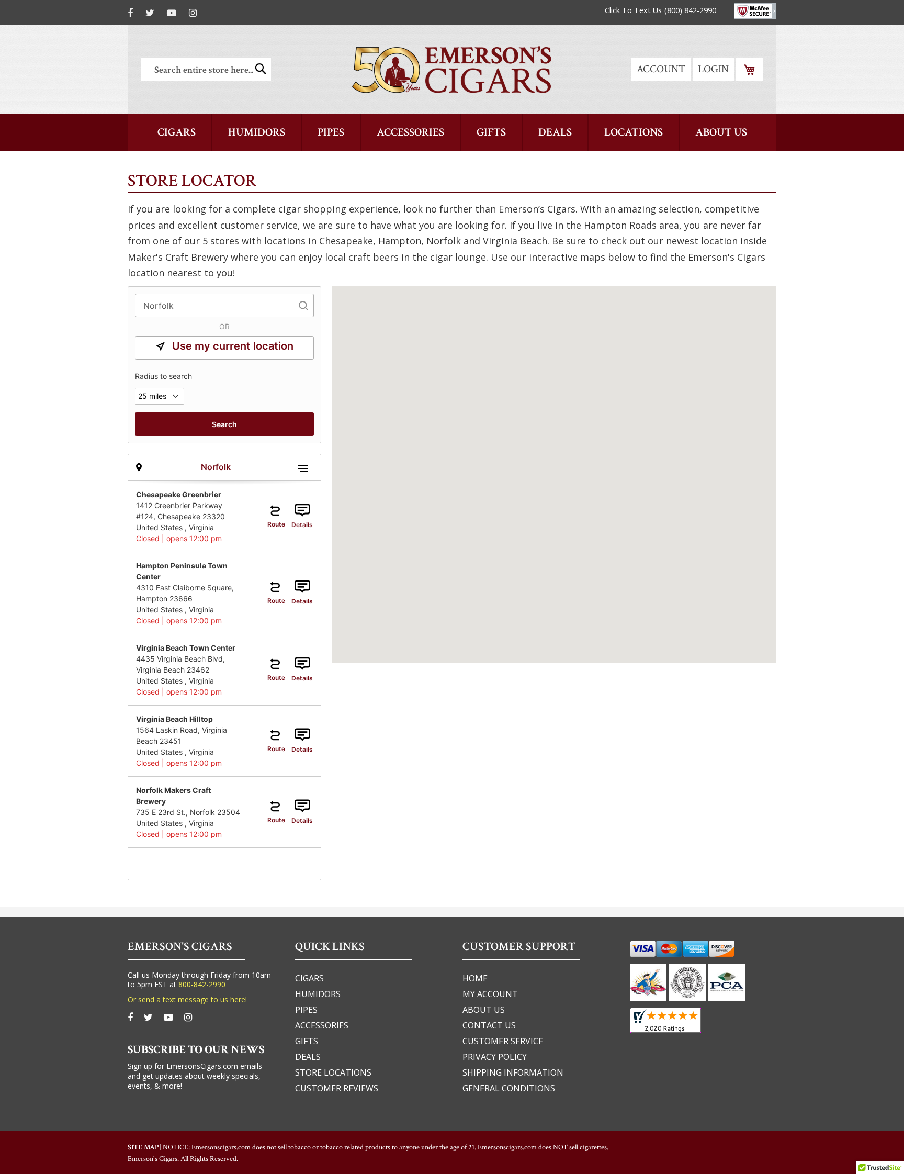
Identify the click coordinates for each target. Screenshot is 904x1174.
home (475, 978)
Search (224, 424)
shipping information (512, 1072)
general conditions (508, 1088)
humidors (318, 994)
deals (308, 1057)
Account (661, 69)
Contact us (489, 1025)
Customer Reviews (336, 1088)
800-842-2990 (201, 984)
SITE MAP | (145, 1147)
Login (713, 69)
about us (483, 1009)
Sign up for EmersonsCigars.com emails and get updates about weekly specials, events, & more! (195, 1076)
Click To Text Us (633, 10)
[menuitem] (176, 132)
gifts (306, 1041)
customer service (502, 1041)
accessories (321, 1025)
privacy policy (494, 1057)
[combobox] (206, 69)
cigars (309, 978)
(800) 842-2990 (690, 10)
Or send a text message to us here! (187, 999)
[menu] (452, 132)
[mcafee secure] (755, 11)
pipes (306, 1009)
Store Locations (333, 1072)
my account (490, 994)
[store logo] (451, 69)
